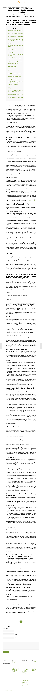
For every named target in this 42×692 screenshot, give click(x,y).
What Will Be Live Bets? (12, 88)
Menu (7, 4)
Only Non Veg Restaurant (7, 7)
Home (4, 4)
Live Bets (9, 43)
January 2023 (34, 670)
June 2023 (33, 664)
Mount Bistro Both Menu (16, 7)
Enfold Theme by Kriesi (12, 690)
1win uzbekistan (24, 671)
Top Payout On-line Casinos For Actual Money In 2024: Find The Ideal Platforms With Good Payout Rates (15, 41)
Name (16, 630)
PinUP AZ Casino (24, 682)
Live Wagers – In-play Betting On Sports (14, 76)
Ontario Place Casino (11, 52)
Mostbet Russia (24, 675)
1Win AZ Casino (24, 663)
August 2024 (34, 661)
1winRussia (24, 672)
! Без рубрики (24, 661)
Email (16, 634)
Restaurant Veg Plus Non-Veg (22, 4)
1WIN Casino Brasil (25, 667)
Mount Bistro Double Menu (25, 7)
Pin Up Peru (24, 681)
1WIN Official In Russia (25, 669)
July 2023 (33, 663)
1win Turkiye (24, 670)
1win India (23, 668)
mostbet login (27, 147)
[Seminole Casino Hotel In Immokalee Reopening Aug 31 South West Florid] (1, 346)
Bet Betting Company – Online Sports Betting (15, 30)
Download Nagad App (11, 57)
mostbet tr (23, 676)
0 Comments (19, 14)
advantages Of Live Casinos (13, 84)
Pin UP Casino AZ (25, 680)
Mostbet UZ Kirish (25, 678)
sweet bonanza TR (25, 684)
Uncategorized (24, 14)
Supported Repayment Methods (13, 79)
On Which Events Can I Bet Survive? (14, 78)
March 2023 (33, 668)
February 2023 (34, 669)
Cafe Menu (15, 4)
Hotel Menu (10, 4)
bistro (29, 14)
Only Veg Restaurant (31, 4)
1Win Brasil (24, 664)
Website (16, 637)
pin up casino (24, 679)
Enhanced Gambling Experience (13, 63)
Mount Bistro (7, 690)
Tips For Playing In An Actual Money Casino (15, 61)
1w (22, 662)
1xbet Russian (24, 673)
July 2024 (33, 662)
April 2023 (33, 667)
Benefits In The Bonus (11, 32)
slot (22, 683)
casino (23, 674)
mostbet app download (31, 200)
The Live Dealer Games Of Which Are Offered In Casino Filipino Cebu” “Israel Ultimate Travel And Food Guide (15, 91)
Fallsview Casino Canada (12, 51)
